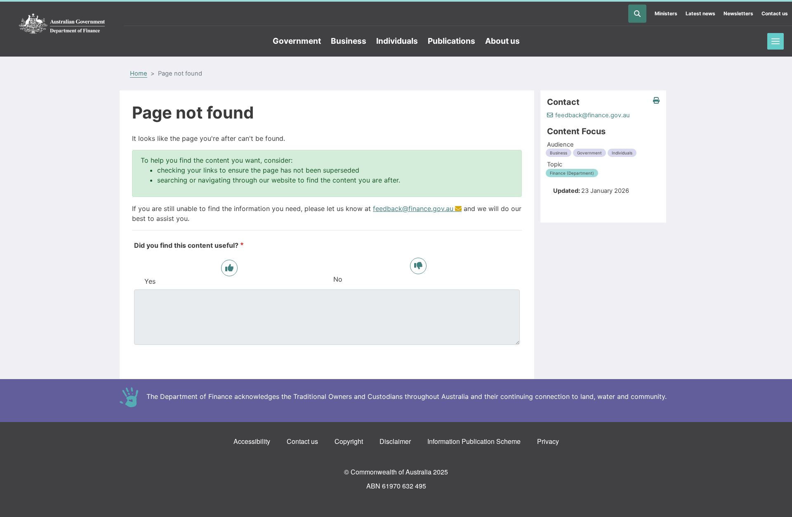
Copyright (349, 441)
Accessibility (251, 441)
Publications (451, 41)
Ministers (666, 13)
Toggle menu (775, 41)
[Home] (62, 24)
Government (297, 41)
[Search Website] (637, 14)
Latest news (700, 13)
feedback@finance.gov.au (413, 208)
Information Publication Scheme (474, 441)
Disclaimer (395, 441)
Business (348, 41)
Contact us (774, 13)
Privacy (548, 441)
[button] (656, 100)
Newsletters (738, 13)
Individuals (397, 41)
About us (502, 41)
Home (138, 73)
